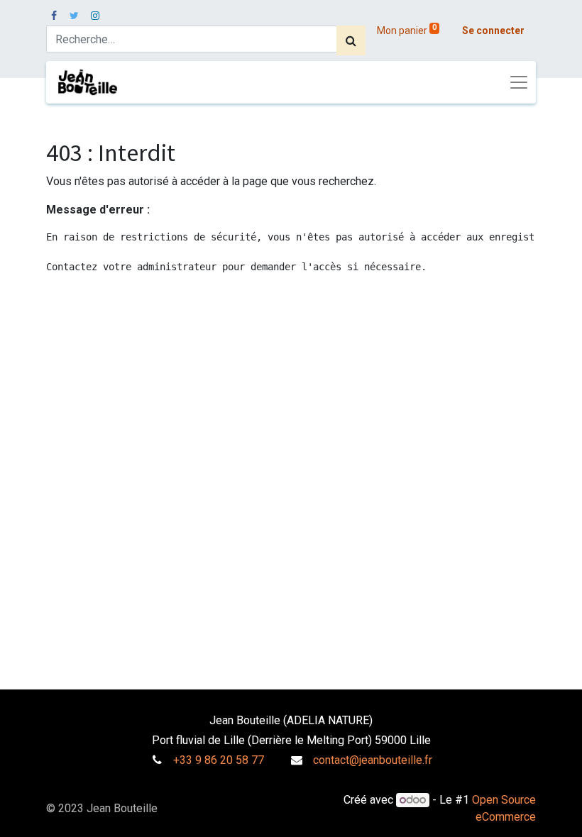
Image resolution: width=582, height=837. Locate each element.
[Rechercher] (351, 40)
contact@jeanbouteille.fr (372, 760)
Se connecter (493, 30)
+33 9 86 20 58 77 (218, 760)
